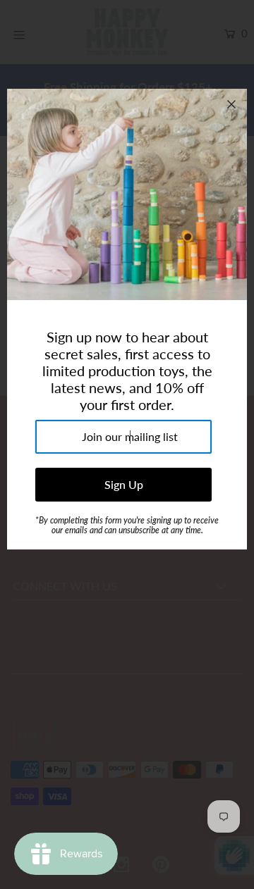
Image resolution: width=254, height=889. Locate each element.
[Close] (231, 104)
